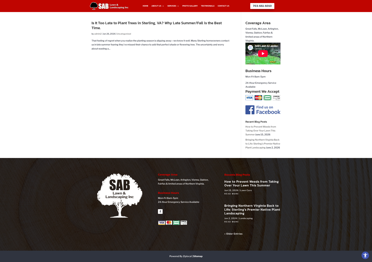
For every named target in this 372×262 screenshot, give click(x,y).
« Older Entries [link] (233, 233)
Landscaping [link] (246, 218)
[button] (160, 211)
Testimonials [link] (207, 6)
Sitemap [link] (198, 256)
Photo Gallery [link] (190, 6)
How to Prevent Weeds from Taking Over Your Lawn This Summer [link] (260, 130)
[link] (365, 255)
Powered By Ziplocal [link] (180, 256)
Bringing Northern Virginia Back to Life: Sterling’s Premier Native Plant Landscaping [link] (262, 143)
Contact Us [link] (223, 6)
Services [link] (171, 6)
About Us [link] (156, 6)
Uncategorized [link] (124, 33)
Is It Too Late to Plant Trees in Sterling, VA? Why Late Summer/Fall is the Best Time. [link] (157, 25)
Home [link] (145, 6)
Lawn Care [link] (246, 190)
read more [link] (231, 194)
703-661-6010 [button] (262, 5)
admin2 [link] (97, 33)
